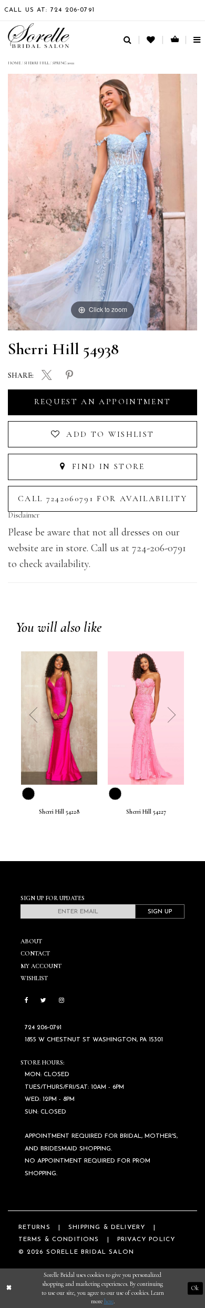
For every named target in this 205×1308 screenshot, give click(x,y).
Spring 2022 (63, 63)
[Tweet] (46, 376)
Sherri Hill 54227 (146, 811)
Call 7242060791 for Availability (102, 498)
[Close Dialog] (9, 1288)
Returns (34, 1227)
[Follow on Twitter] (43, 1000)
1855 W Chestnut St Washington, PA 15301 (94, 1040)
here (109, 1301)
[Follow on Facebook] (26, 1000)
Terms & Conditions (58, 1239)
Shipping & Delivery (106, 1227)
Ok (195, 1288)
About (31, 941)
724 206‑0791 (43, 1027)
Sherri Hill (36, 63)
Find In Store (107, 466)
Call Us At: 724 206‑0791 (49, 10)
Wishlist (34, 978)
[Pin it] (69, 375)
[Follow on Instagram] (61, 1000)
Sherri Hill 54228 (59, 811)
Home (14, 63)
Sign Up (160, 912)
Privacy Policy (146, 1239)
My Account (41, 966)
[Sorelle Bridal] (38, 35)
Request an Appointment (102, 401)
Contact (35, 953)
